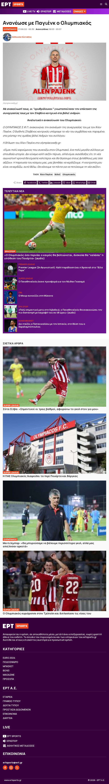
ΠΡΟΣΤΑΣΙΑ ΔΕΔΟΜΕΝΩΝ (17, 709)
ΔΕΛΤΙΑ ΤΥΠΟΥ (11, 705)
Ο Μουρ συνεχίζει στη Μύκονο (35, 295)
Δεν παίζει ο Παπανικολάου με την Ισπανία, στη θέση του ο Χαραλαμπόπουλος (51, 325)
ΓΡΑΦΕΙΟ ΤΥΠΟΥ (12, 701)
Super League (25, 278)
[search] (106, 4)
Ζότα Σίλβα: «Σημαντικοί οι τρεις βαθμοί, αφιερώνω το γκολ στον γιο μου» (50, 409)
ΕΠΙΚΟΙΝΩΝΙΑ (10, 713)
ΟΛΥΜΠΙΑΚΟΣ (10, 29)
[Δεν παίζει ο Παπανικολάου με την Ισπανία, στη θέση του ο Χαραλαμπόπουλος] (10, 325)
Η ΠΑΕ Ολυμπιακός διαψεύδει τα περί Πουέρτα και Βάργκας (40, 476)
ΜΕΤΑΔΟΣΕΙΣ (64, 11)
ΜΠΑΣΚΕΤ (8, 666)
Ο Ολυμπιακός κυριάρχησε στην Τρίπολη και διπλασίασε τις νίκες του (47, 613)
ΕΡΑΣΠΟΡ (46, 11)
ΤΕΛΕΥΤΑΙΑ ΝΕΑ (14, 191)
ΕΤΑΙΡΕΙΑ (7, 696)
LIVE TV (31, 11)
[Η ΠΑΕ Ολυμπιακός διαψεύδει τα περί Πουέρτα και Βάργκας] (54, 444)
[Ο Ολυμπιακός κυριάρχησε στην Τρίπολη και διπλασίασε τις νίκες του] (54, 581)
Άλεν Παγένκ (46, 174)
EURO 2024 (9, 657)
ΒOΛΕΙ (6, 670)
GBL (20, 292)
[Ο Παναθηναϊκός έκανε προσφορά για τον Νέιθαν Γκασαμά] (10, 283)
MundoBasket (26, 320)
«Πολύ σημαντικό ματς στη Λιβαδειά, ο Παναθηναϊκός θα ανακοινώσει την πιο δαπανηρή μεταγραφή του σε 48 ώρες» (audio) (60, 311)
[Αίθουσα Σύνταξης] (7, 37)
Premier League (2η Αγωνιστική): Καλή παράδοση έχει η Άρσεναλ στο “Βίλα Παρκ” (60, 269)
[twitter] (17, 767)
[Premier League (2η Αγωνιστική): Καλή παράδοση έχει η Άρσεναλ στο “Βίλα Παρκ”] (10, 269)
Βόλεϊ (57, 174)
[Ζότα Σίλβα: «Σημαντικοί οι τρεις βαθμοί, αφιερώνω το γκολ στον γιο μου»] (54, 376)
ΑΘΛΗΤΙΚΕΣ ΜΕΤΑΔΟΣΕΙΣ (20, 745)
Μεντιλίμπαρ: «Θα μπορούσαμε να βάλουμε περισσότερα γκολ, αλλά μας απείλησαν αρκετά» (48, 544)
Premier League (26, 264)
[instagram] (11, 767)
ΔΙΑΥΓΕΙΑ (7, 718)
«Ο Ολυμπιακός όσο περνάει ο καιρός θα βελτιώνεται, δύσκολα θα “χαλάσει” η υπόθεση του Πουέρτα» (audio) (53, 256)
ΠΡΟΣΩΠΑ (8, 679)
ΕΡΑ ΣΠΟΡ (10, 251)
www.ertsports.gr (12, 780)
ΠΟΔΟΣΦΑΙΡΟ (10, 662)
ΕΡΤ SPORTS (14, 736)
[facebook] (5, 767)
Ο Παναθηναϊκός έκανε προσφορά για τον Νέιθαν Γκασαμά (51, 281)
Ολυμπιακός (69, 174)
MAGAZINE (8, 674)
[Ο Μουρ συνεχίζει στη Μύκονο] (10, 297)
